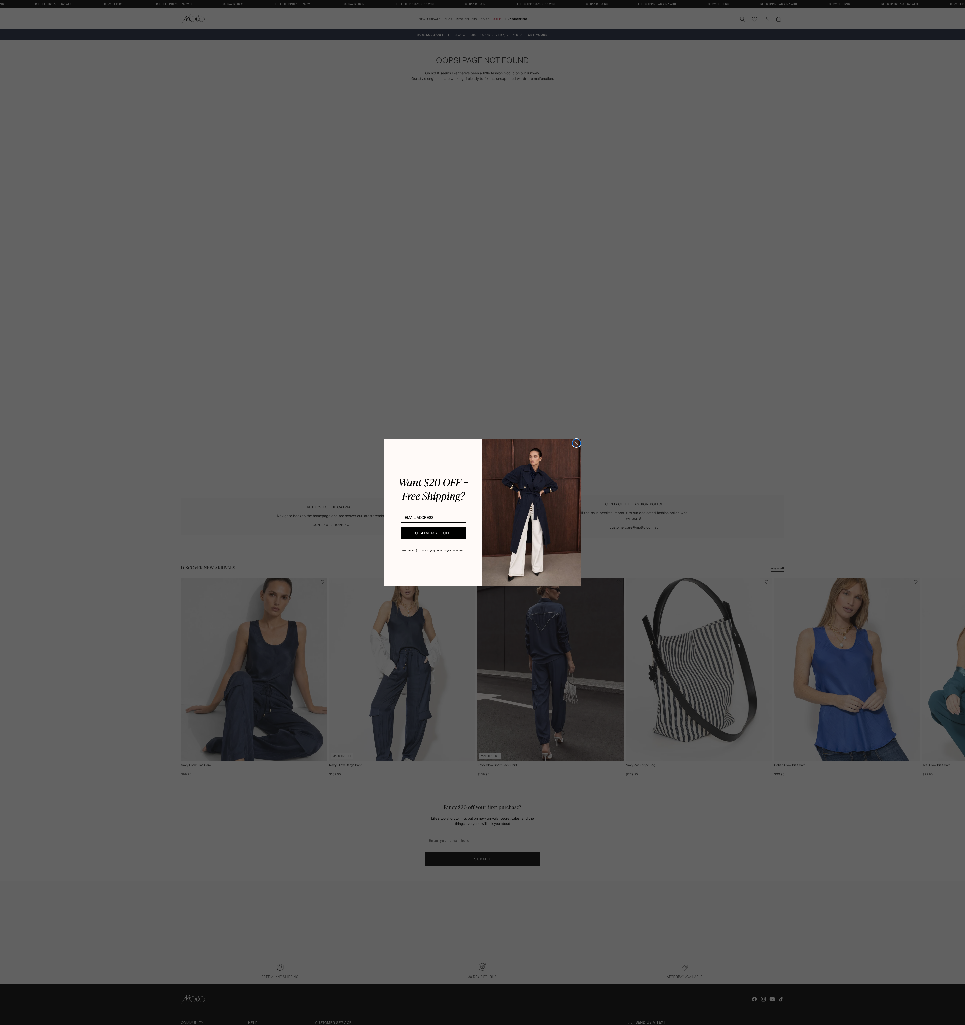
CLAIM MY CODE (433, 533)
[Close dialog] (576, 443)
